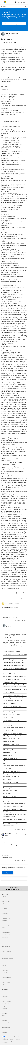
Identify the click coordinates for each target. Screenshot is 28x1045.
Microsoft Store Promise (6, 934)
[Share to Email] (21, 889)
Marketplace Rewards (6, 1006)
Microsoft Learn (4, 996)
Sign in (8, 872)
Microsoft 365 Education (6, 951)
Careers (3, 1015)
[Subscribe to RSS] (19, 889)
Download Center (5, 922)
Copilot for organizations (6, 903)
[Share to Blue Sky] (16, 889)
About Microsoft (5, 1017)
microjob (7, 603)
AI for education (5, 960)
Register (20, 2)
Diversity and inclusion (6, 1027)
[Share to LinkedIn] (6, 889)
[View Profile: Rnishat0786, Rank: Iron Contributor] (2, 834)
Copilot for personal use (6, 906)
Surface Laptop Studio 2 (6, 901)
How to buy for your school (6, 953)
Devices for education (6, 946)
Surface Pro (4, 896)
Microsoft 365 (4, 975)
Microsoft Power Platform (6, 977)
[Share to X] (11, 889)
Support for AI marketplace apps (7, 998)
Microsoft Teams (5, 979)
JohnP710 (8, 33)
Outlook (4, 6)
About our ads (16, 1041)
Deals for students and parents (7, 958)
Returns (3, 927)
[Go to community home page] (5, 2)
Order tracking (4, 929)
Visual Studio (4, 1008)
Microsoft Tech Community (6, 1001)
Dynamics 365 (4, 972)
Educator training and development (8, 956)
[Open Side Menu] (2, 2)
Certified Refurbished (5, 932)
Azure (3, 991)
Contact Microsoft (10, 1038)
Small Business (4, 984)
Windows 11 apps (5, 913)
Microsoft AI (4, 967)
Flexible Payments (5, 937)
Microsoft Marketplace (6, 1003)
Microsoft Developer (5, 994)
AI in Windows (4, 908)
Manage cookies (5, 1039)
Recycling (10, 1041)
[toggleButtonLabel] (26, 6)
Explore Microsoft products (6, 911)
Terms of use (11, 1039)
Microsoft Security (5, 970)
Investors (3, 1025)
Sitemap (3, 1038)
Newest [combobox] (23, 599)
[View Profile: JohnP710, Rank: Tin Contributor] (3, 34)
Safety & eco (4, 1041)
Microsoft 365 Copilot (6, 982)
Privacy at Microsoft (5, 1022)
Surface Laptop (4, 898)
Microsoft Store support (6, 925)
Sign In (24, 2)
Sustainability (4, 1032)
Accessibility (4, 1029)
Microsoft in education (6, 944)
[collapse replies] (14, 602)
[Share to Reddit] (14, 889)
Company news (4, 1020)
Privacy (16, 1038)
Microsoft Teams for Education (7, 948)
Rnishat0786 (8, 833)
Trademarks (18, 1039)
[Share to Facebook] (9, 889)
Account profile (4, 920)
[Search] (16, 2)
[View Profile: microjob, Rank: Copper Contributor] (2, 603)
